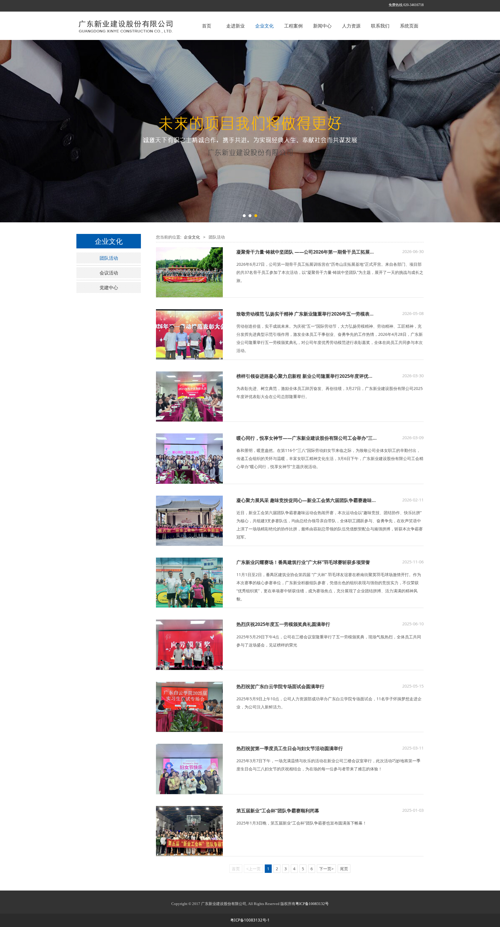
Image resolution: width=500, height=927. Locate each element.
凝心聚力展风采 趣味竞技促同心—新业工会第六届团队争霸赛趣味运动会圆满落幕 (320, 500)
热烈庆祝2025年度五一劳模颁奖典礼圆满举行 (283, 624)
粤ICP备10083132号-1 (250, 920)
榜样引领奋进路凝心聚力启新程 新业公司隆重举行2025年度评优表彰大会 (311, 376)
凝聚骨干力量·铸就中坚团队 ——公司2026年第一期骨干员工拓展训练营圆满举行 (319, 252)
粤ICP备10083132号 (312, 904)
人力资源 (351, 26)
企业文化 (264, 26)
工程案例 (293, 26)
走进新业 (235, 26)
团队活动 (109, 258)
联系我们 (380, 26)
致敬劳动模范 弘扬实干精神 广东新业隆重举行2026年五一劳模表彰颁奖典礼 (314, 314)
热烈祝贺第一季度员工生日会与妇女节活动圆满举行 (289, 748)
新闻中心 (322, 26)
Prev (88, 131)
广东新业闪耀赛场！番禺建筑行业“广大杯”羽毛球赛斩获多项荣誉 (303, 562)
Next (411, 131)
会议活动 (109, 273)
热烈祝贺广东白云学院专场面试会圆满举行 (280, 686)
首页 (206, 26)
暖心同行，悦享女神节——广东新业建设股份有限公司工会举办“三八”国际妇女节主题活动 (328, 438)
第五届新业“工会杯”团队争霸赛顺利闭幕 (277, 810)
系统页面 (409, 26)
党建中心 (109, 287)
